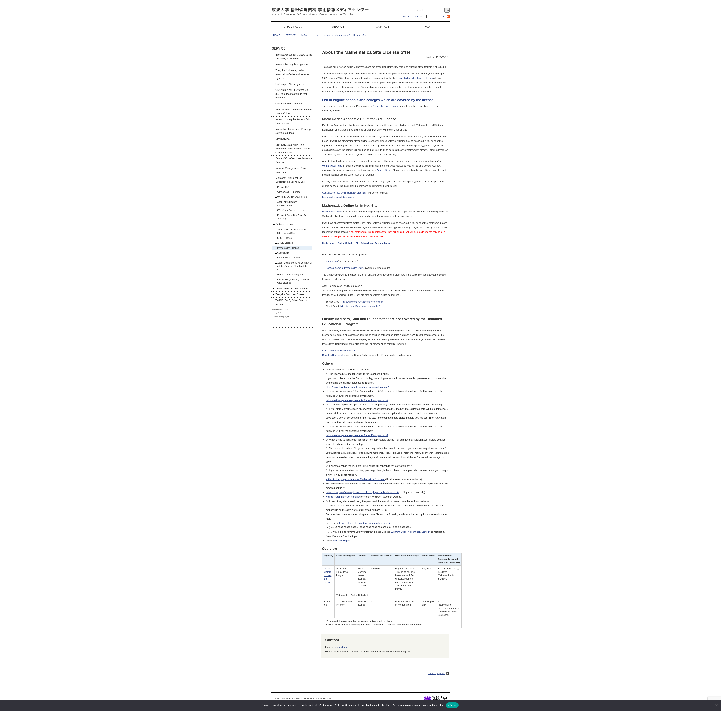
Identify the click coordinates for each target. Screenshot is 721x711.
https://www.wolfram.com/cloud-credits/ (360, 306)
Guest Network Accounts (288, 103)
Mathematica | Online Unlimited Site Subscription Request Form (356, 243)
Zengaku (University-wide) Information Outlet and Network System (292, 74)
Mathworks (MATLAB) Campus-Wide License (293, 281)
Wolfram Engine (341, 540)
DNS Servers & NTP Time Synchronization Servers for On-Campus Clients (292, 148)
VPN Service (282, 138)
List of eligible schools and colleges (414, 78)
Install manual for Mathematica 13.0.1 (341, 350)
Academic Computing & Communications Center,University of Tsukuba (320, 12)
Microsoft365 (283, 187)
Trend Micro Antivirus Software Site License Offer (292, 231)
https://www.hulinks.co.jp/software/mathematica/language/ (357, 387)
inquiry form (341, 647)
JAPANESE (404, 17)
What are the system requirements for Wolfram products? (357, 400)
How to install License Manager (343, 496)
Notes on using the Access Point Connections (293, 121)
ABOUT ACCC (293, 26)
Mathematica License (288, 248)
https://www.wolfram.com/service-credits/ (362, 301)
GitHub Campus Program (290, 274)
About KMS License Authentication (287, 203)
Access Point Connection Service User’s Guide (293, 111)
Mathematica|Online (332, 211)
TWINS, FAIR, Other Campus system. (291, 302)
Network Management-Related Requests (291, 170)
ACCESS (418, 17)
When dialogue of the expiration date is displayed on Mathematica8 (362, 492)
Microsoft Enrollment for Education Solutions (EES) (290, 179)
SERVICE (338, 26)
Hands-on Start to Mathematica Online (345, 268)
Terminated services (279, 310)
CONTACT (382, 26)
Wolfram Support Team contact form (410, 531)
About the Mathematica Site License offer (345, 35)
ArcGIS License (285, 243)
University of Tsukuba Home (437, 699)
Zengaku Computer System (290, 294)
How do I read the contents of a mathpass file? (364, 523)
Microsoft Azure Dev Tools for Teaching (292, 217)
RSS (444, 17)
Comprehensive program (385, 106)
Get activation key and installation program (344, 192)
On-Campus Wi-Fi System (289, 84)
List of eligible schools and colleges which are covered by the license (378, 100)
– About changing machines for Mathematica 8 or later (355, 479)
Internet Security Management (291, 64)
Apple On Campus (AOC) (282, 317)
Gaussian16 (283, 253)
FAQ (427, 26)
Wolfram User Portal (332, 165)
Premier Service (385, 170)
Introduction (332, 261)
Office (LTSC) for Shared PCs (292, 197)
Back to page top (436, 673)
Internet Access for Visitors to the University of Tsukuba (293, 56)
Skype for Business (280, 313)
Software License (310, 35)
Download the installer (333, 355)
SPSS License (284, 238)
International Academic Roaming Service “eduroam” (293, 131)
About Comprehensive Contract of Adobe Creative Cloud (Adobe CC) (294, 266)
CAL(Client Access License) (291, 210)
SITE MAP (432, 17)
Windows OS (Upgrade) (289, 192)
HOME (276, 35)
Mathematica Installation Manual (338, 197)
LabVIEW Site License (288, 258)
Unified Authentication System (291, 288)
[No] (716, 705)
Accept (452, 704)
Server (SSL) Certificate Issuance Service (293, 160)
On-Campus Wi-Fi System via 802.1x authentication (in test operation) (291, 94)
